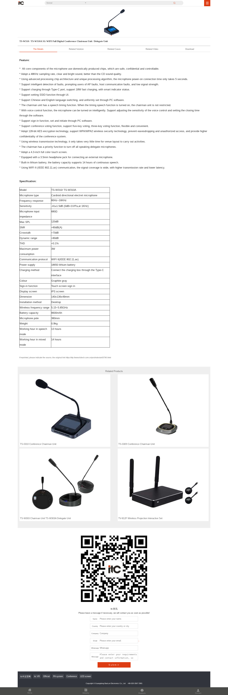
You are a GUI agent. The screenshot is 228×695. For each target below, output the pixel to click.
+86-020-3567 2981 (135, 683)
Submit (114, 665)
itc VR (37, 676)
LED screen (85, 676)
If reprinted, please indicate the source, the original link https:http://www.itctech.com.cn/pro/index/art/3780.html (65, 357)
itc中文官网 (25, 676)
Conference (72, 676)
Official (46, 676)
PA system (58, 676)
